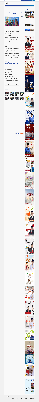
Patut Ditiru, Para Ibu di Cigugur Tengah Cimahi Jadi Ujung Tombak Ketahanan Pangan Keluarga (28, 390)
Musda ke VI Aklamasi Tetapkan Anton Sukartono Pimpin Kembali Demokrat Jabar (27, 32)
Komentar (6, 16)
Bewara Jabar (9, 6)
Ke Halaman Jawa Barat (30, 34)
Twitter (9, 399)
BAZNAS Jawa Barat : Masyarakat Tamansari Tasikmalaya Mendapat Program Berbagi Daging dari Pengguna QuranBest (32, 32)
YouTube (10, 399)
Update (21, 133)
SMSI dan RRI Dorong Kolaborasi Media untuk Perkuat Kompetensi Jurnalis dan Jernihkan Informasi (32, 14)
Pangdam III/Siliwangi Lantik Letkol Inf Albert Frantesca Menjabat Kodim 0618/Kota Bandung (27, 27)
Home (5, 0)
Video (6, 6)
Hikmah (12, 6)
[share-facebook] (22, 16)
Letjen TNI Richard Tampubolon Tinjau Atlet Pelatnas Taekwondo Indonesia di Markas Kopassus (27, 19)
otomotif (31, 6)
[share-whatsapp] (23, 89)
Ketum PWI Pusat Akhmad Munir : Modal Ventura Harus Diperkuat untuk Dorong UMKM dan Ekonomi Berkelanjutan (32, 19)
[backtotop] (19, 395)
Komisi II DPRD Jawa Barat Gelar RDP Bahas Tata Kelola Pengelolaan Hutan (28, 0)
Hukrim (15, 6)
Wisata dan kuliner (28, 6)
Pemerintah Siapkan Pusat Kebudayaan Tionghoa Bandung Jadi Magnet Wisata (28, 382)
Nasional (26, 9)
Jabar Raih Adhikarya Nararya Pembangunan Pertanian (11, 84)
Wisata (21, 398)
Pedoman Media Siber (32, 398)
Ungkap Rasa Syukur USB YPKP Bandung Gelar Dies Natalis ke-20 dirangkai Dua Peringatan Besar (28, 385)
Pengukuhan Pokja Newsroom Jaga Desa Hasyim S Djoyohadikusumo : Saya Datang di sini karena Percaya (27, 14)
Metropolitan (18, 6)
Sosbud (24, 6)
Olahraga (21, 6)
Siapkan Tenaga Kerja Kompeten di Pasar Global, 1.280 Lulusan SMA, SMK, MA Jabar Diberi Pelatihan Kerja (32, 27)
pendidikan (6, 86)
